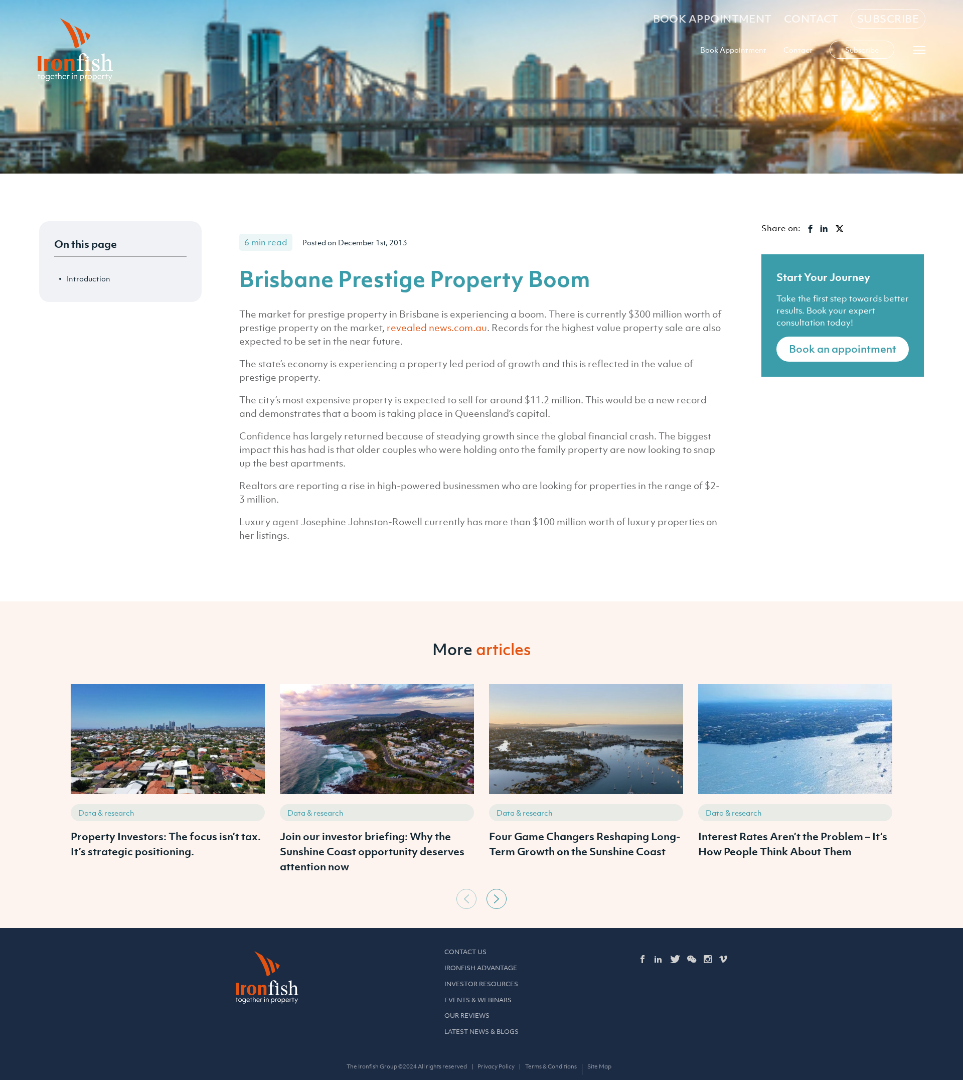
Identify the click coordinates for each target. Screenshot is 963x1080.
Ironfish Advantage (480, 968)
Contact (811, 19)
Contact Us (465, 952)
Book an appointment (842, 349)
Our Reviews (467, 1015)
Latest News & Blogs (481, 1031)
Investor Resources (481, 984)
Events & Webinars (478, 1000)
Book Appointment (712, 19)
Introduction (88, 278)
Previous (466, 899)
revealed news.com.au (437, 328)
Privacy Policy (496, 1066)
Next (497, 899)
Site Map (599, 1066)
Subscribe (888, 19)
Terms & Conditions (551, 1066)
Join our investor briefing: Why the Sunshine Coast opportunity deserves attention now (372, 851)
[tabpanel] (168, 784)
